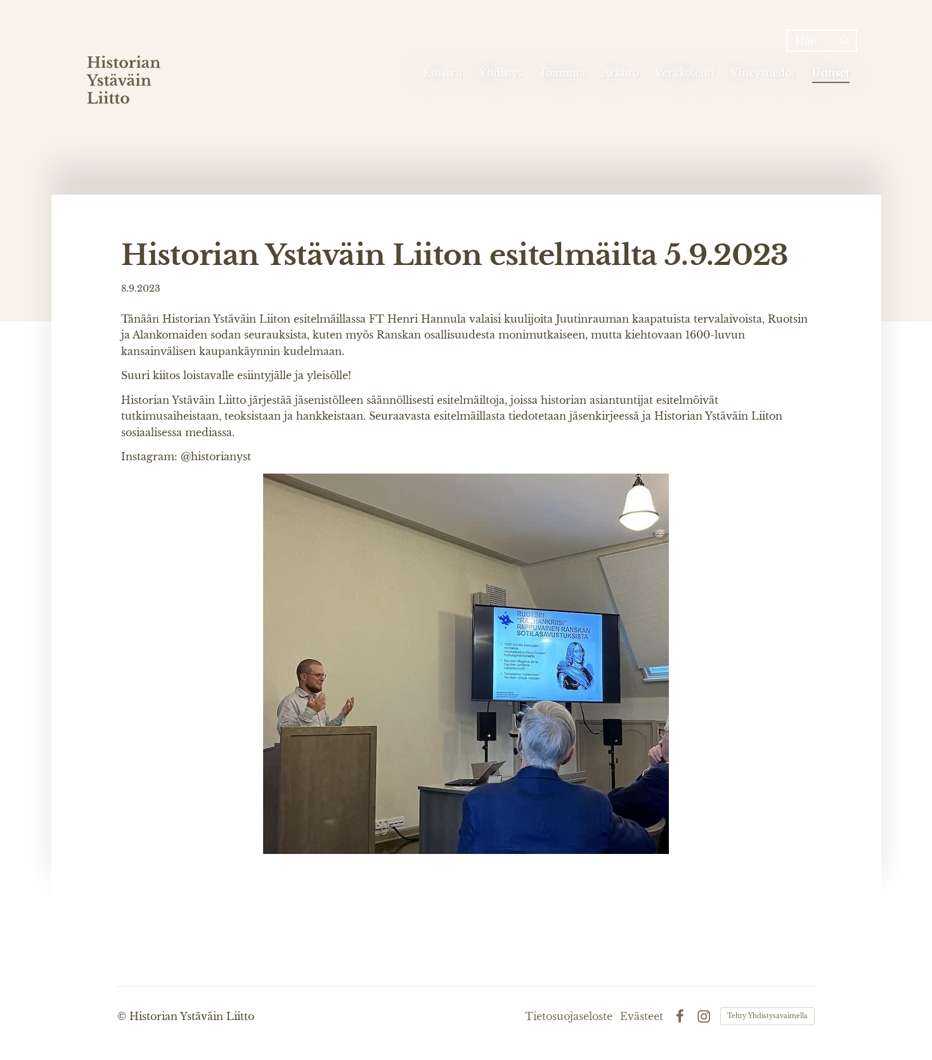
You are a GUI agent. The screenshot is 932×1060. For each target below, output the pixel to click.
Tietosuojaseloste (568, 1016)
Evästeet (641, 1016)
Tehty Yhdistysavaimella (767, 1016)
